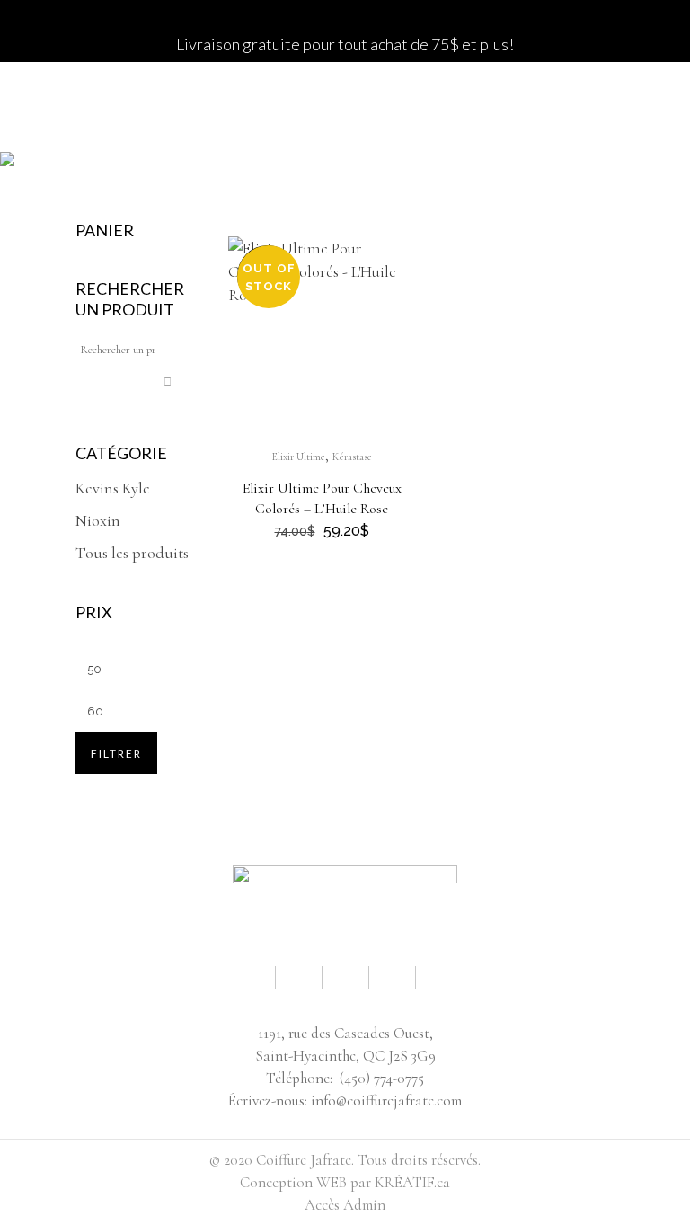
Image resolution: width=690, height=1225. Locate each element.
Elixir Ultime (298, 456)
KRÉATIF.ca (412, 1182)
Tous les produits (132, 553)
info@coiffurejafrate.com (386, 1100)
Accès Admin (345, 1204)
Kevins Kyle (112, 488)
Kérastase (352, 456)
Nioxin (97, 520)
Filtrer (116, 753)
